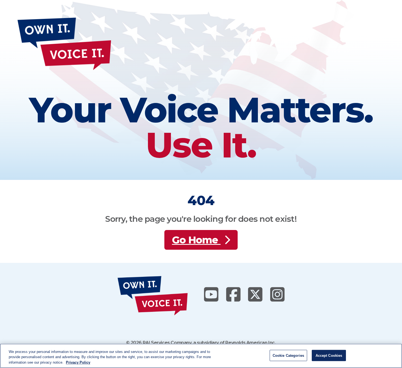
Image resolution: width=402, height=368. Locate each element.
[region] (201, 356)
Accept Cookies (329, 355)
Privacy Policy (78, 362)
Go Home (196, 240)
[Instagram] (277, 295)
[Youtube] (211, 295)
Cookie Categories (288, 355)
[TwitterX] (255, 295)
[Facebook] (233, 295)
